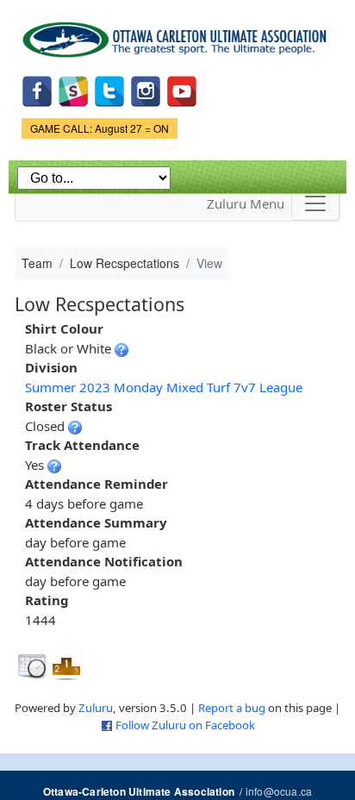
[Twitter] (109, 90)
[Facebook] (37, 90)
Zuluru (95, 708)
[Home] (177, 33)
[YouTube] (181, 90)
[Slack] (73, 90)
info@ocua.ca (279, 791)
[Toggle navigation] (315, 203)
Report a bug (231, 708)
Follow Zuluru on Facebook (185, 725)
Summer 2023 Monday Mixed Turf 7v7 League (163, 387)
